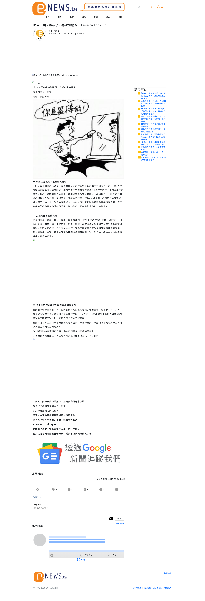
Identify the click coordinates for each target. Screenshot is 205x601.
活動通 (57, 30)
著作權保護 (137, 587)
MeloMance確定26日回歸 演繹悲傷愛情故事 (153, 158)
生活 (108, 17)
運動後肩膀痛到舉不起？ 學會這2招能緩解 (153, 130)
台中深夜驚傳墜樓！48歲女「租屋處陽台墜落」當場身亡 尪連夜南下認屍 (154, 111)
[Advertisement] (78, 57)
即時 (48, 17)
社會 (72, 17)
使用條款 (147, 587)
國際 (120, 17)
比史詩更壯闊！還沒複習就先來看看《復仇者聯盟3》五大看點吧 (153, 137)
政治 (84, 17)
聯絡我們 (168, 587)
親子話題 (52, 33)
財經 (96, 17)
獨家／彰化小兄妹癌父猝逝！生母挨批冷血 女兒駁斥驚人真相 (153, 119)
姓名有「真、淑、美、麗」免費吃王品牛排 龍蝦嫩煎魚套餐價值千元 (153, 96)
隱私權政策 (120, 523)
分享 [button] (114, 555)
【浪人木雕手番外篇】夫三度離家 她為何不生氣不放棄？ (153, 143)
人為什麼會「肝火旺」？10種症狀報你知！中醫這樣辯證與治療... (153, 103)
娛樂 (60, 17)
